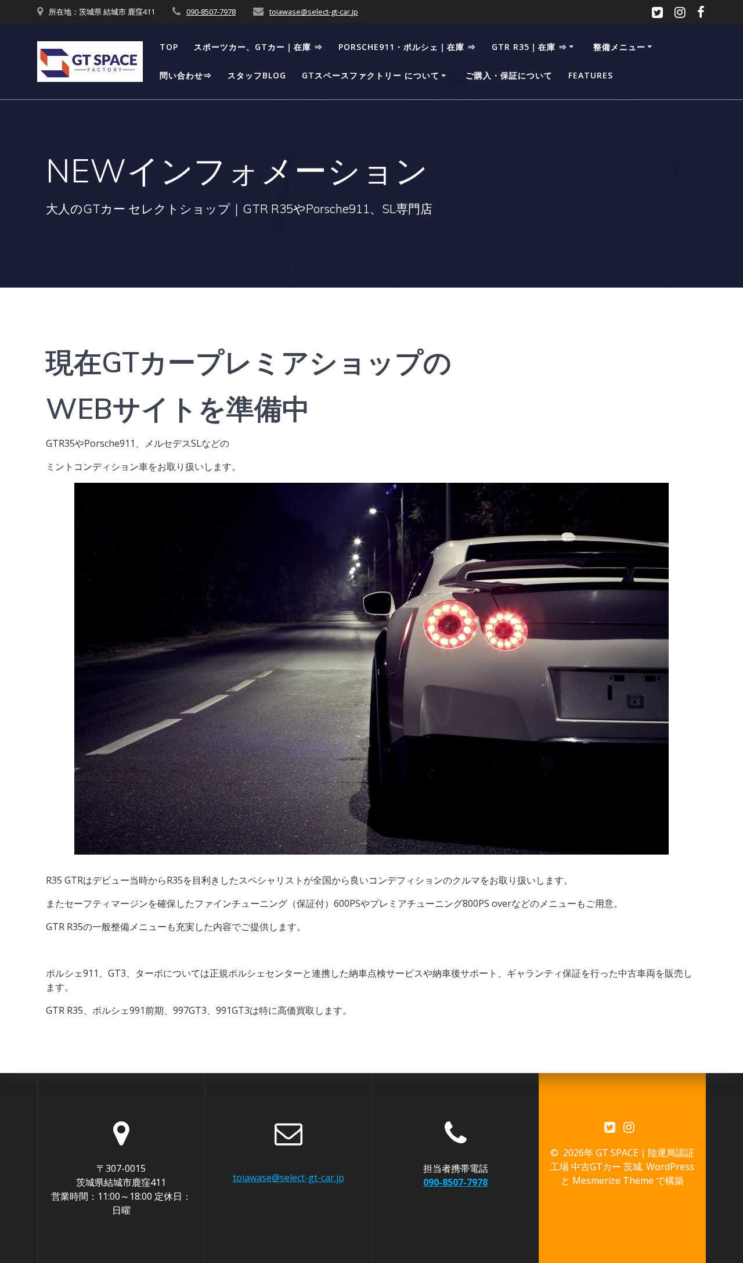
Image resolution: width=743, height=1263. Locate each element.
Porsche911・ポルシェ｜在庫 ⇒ (407, 46)
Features (590, 75)
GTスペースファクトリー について (370, 75)
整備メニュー (619, 46)
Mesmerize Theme (613, 1180)
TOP (169, 46)
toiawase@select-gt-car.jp (313, 11)
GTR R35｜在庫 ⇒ (529, 46)
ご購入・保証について (509, 75)
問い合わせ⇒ (186, 75)
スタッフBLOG (257, 75)
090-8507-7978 (211, 11)
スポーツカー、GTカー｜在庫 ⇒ (258, 46)
